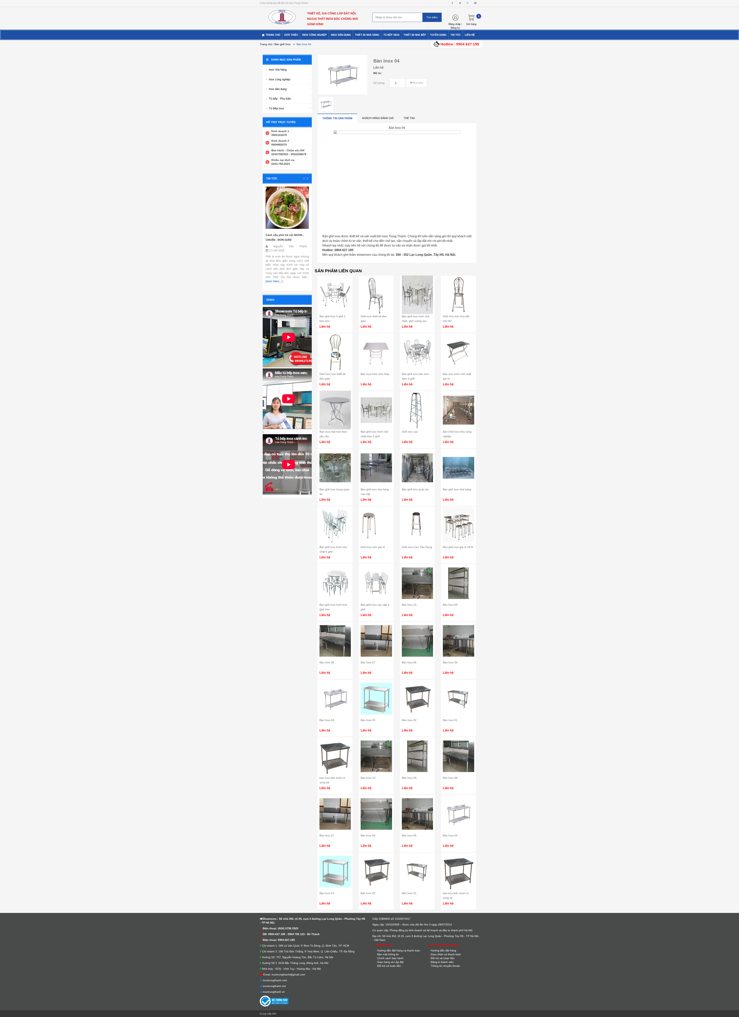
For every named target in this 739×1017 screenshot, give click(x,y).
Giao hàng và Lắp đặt (390, 962)
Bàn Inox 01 (450, 720)
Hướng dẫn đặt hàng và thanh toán (398, 950)
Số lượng (379, 82)
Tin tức (271, 178)
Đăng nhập (455, 24)
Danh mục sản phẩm (286, 59)
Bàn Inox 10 (409, 604)
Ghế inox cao (410, 431)
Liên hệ (378, 67)
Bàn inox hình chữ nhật (375, 374)
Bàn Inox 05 (450, 662)
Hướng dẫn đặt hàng (443, 950)
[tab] (337, 118)
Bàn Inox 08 (326, 662)
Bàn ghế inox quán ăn (415, 489)
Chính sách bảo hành (390, 958)
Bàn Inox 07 (368, 662)
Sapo (280, 1013)
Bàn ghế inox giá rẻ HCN (458, 547)
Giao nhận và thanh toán (446, 954)
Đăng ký (455, 27)
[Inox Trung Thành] (282, 15)
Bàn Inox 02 (409, 720)
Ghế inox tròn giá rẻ (373, 547)
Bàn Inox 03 (368, 720)
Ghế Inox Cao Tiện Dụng (417, 547)
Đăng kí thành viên (442, 962)
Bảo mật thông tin (388, 954)
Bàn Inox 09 (450, 604)
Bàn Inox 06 (409, 662)
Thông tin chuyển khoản (445, 965)
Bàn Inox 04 (326, 720)
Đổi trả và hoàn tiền (389, 965)
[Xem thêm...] (274, 281)
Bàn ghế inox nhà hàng (457, 489)
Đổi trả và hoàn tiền (443, 958)
